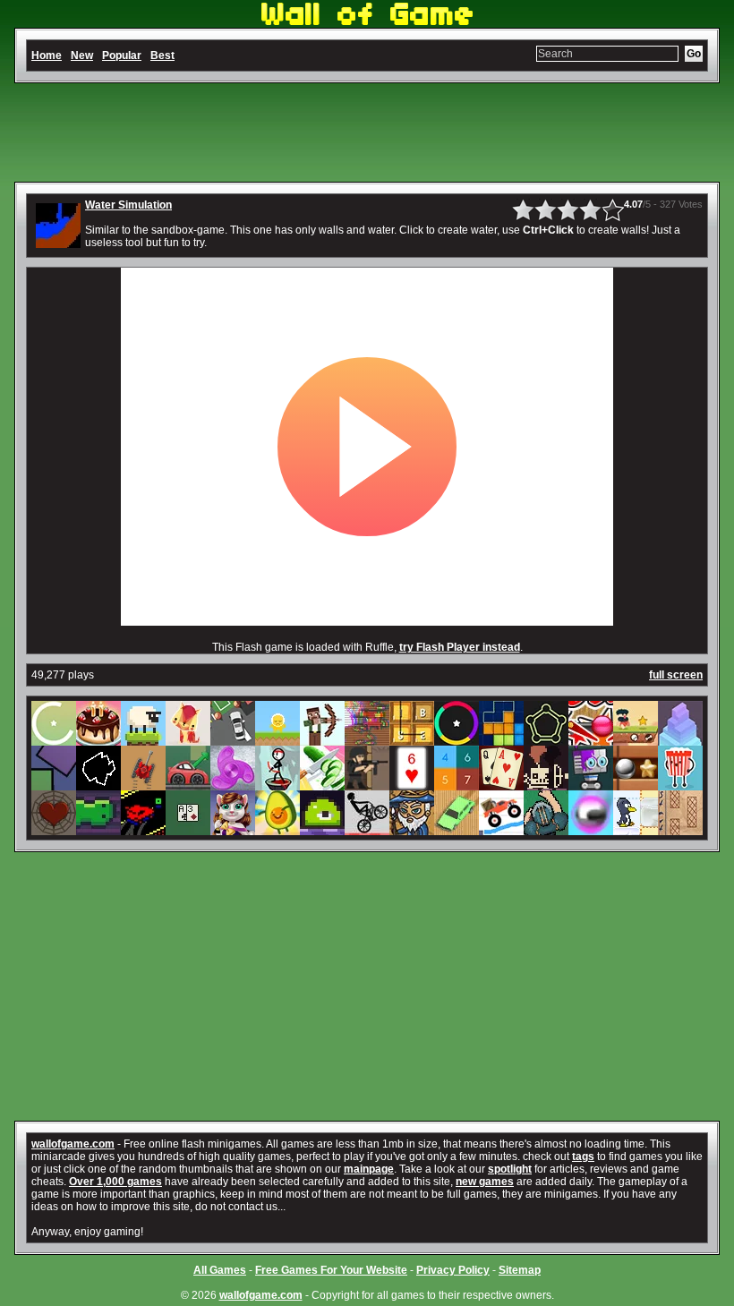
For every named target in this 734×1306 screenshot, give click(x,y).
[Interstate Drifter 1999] (143, 829)
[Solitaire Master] (501, 784)
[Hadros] (546, 739)
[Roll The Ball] (635, 784)
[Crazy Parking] (188, 784)
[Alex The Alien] (277, 739)
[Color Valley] (456, 739)
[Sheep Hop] (143, 739)
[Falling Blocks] (501, 739)
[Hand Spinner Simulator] (232, 784)
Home (46, 55)
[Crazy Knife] (322, 784)
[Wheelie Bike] (367, 829)
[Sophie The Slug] (98, 829)
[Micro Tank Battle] (143, 784)
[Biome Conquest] (411, 829)
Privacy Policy (453, 1270)
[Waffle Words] (411, 739)
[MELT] (546, 784)
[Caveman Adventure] (635, 739)
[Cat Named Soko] (188, 739)
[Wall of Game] (367, 21)
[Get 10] (456, 784)
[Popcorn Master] (680, 784)
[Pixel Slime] (322, 829)
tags (583, 1156)
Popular (121, 55)
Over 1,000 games (115, 1181)
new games (485, 1181)
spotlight (510, 1169)
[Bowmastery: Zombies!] (322, 739)
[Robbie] (590, 784)
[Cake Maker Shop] (98, 739)
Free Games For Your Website (331, 1270)
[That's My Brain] (546, 829)
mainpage (369, 1169)
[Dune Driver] (456, 829)
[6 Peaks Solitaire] (411, 784)
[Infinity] (53, 739)
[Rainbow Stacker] (680, 739)
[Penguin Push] (635, 829)
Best (162, 55)
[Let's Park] (232, 739)
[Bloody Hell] (367, 739)
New (82, 55)
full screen (676, 675)
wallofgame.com (73, 1144)
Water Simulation (128, 205)
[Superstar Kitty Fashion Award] (232, 829)
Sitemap (520, 1270)
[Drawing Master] (680, 829)
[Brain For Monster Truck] (501, 829)
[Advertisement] (367, 132)
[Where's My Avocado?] (277, 829)
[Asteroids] (98, 784)
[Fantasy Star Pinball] (590, 829)
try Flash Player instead (459, 647)
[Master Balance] (53, 784)
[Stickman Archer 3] (277, 784)
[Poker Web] (53, 829)
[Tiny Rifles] (367, 784)
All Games (219, 1270)
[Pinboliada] (590, 739)
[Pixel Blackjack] (188, 829)
